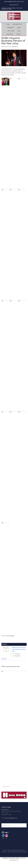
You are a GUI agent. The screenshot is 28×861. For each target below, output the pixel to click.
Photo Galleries (10, 635)
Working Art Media (22, 851)
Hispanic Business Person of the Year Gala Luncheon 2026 (19, 649)
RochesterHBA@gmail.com (10, 818)
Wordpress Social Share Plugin (11, 858)
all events (3, 659)
